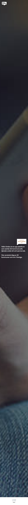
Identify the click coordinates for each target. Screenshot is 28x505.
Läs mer (14, 500)
